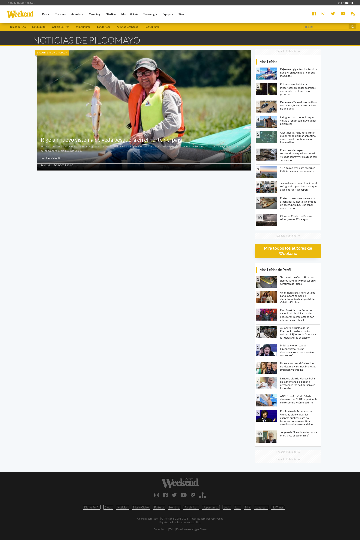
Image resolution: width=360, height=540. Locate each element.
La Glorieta (103, 26)
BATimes (278, 507)
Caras (108, 507)
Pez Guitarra (152, 26)
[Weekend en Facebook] (165, 495)
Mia (247, 507)
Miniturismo (83, 26)
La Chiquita (38, 26)
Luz (237, 507)
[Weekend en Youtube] (184, 495)
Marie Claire (141, 507)
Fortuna (159, 507)
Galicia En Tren (60, 26)
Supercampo (210, 507)
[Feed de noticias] (193, 495)
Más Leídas (268, 61)
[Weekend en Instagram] (156, 495)
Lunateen (261, 507)
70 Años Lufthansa (127, 26)
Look (227, 507)
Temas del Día (18, 26)
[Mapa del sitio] (202, 495)
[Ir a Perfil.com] (345, 2)
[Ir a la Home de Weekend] (180, 483)
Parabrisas (191, 507)
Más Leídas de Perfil (275, 269)
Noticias (122, 507)
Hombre (174, 507)
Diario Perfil (91, 507)
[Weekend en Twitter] (174, 495)
